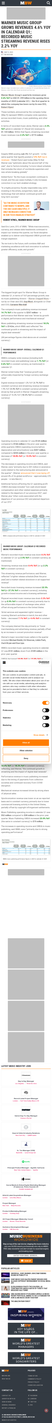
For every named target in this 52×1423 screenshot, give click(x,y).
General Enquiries (9, 1405)
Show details (39, 735)
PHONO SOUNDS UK (26, 1189)
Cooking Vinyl (14, 1213)
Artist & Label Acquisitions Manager (17, 1195)
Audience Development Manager (16, 1227)
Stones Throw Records (18, 1221)
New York (17, 1170)
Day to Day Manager (26, 1081)
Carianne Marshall (18, 304)
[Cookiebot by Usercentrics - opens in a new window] (38, 662)
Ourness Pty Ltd (25, 1118)
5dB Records (14, 1229)
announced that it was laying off (35, 473)
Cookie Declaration (35, 1385)
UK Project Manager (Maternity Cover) (18, 1219)
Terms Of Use (33, 1376)
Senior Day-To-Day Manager (26, 1116)
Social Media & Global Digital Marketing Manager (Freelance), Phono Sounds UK (26, 1186)
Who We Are (6, 1376)
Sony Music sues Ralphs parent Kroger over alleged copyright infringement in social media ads (30, 1281)
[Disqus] (26, 906)
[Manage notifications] (46, 1410)
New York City (20, 1135)
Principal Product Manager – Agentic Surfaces (26, 1168)
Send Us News (6, 1402)
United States (26, 1170)
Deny (26, 758)
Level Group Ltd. (30, 1153)
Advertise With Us (8, 1399)
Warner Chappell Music (38, 298)
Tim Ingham (8, 55)
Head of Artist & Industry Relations (26, 1133)
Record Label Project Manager (26, 1098)
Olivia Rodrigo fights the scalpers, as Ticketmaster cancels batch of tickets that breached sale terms (29, 1288)
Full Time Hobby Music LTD (29, 1101)
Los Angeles (19, 1083)
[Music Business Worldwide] (26, 3)
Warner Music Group (11, 95)
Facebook (33, 1395)
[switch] (45, 710)
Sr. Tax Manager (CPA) (26, 1150)
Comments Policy (34, 1379)
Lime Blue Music (15, 1197)
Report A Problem (8, 1408)
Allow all (26, 743)
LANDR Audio (31, 1135)
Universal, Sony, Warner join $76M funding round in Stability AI (28, 1274)
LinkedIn (33, 1399)
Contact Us (6, 1395)
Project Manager (9, 1203)
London (15, 1101)
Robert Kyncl (7, 107)
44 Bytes (13, 1420)
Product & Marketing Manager (14, 1211)
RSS (31, 1405)
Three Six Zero (31, 1083)
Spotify (21, 157)
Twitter (33, 1402)
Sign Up (27, 1261)
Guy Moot (28, 301)
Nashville (19, 1153)
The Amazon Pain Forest (20, 1301)
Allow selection (26, 750)
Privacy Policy (33, 1382)
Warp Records (16, 1205)
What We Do (6, 1379)
